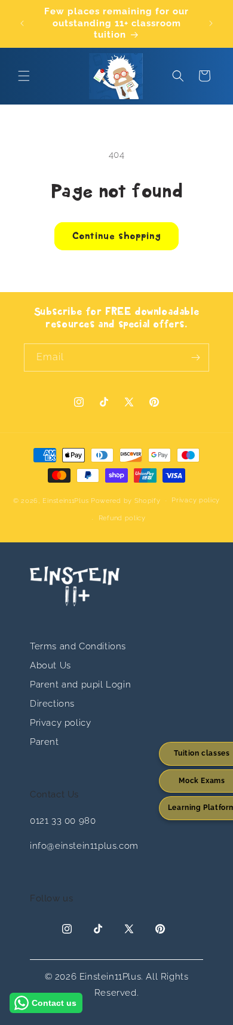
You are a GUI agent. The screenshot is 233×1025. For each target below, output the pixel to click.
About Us (50, 665)
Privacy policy (195, 500)
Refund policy (122, 518)
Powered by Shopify (126, 500)
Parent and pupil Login (80, 684)
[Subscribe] (195, 357)
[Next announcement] (211, 23)
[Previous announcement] (22, 23)
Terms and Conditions (78, 646)
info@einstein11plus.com (84, 845)
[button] (24, 76)
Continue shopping (116, 236)
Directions (52, 703)
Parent (44, 741)
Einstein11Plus (65, 500)
